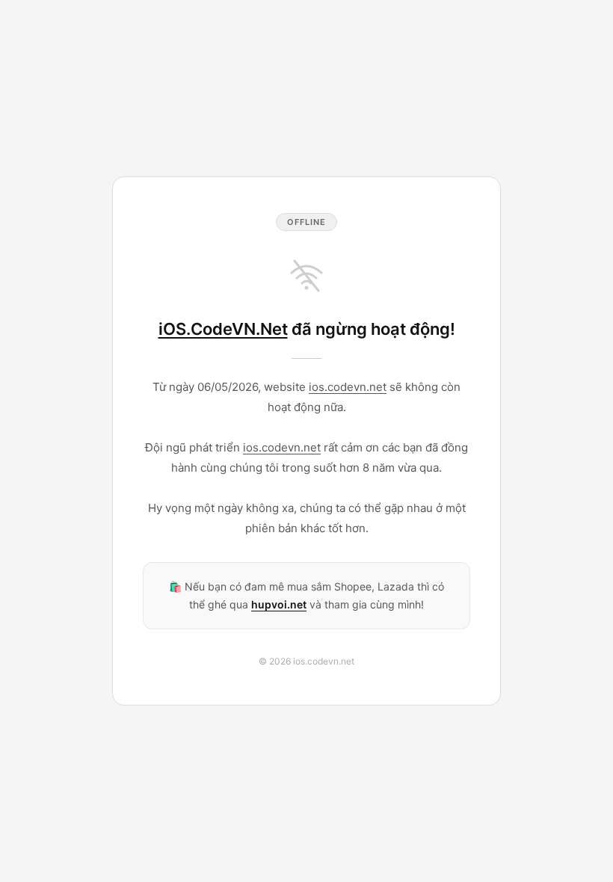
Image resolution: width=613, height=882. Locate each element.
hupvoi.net (278, 604)
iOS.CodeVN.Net (223, 329)
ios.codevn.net (347, 387)
